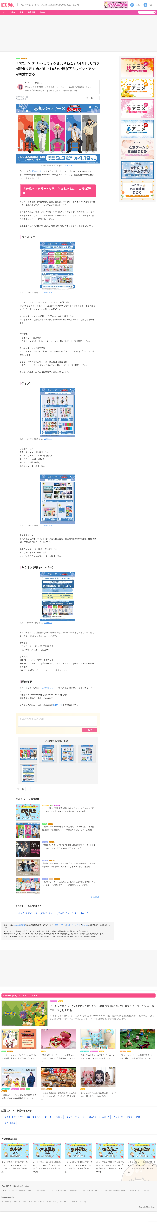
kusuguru (5, 1197)
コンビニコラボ (33, 1117)
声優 (21, 12)
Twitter (138, 5)
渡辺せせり (40, 83)
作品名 (12, 12)
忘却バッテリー (37, 171)
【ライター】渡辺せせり (27, 913)
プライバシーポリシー (89, 1190)
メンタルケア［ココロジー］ (57, 1202)
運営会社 (133, 1190)
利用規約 (73, 1190)
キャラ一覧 (118, 1117)
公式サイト (69, 166)
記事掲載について (25, 1190)
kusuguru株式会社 (19, 925)
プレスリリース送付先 (58, 1190)
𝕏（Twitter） (145, 1190)
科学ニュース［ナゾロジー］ (32, 1202)
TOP (3, 12)
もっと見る (95, 897)
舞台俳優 (31, 12)
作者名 (42, 12)
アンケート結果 (133, 1117)
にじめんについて (7, 1190)
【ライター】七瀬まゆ (53, 1117)
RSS (150, 5)
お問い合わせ (40, 1190)
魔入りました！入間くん (99, 1117)
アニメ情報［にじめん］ (10, 1202)
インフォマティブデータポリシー (113, 1190)
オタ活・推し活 (9, 1123)
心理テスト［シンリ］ (79, 1202)
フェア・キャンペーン (67, 913)
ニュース (84, 913)
